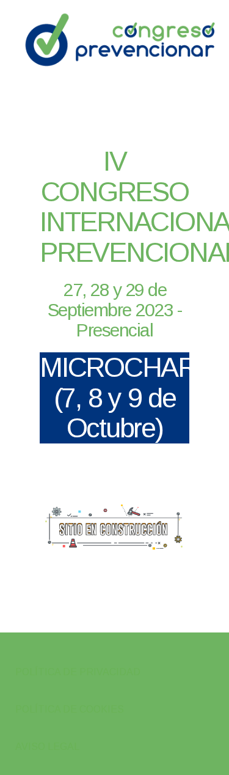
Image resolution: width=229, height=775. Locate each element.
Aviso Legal (47, 746)
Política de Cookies (69, 709)
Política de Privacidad (77, 672)
